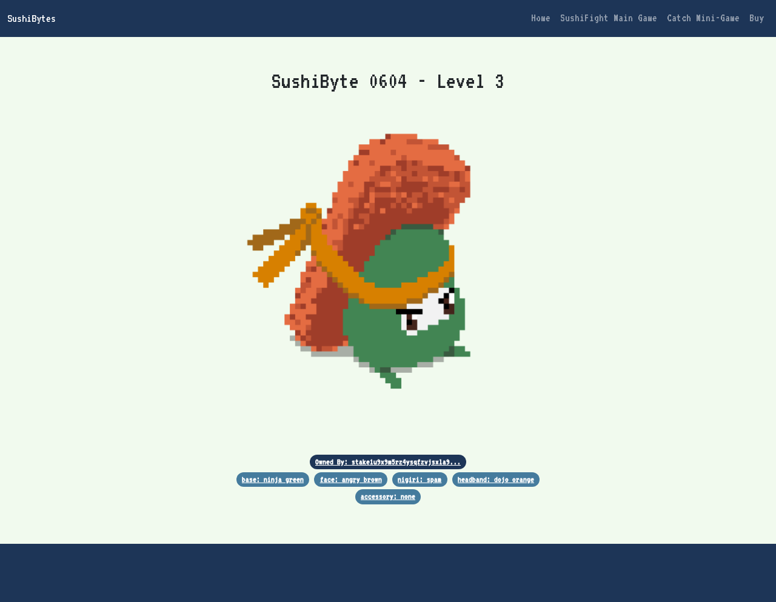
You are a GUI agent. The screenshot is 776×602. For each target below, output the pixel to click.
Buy (756, 18)
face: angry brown (351, 479)
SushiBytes (31, 18)
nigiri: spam (419, 479)
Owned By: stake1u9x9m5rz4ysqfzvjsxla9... (388, 461)
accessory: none (388, 496)
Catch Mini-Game (703, 18)
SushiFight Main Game (608, 18)
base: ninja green (273, 479)
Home (540, 18)
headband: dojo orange (496, 479)
